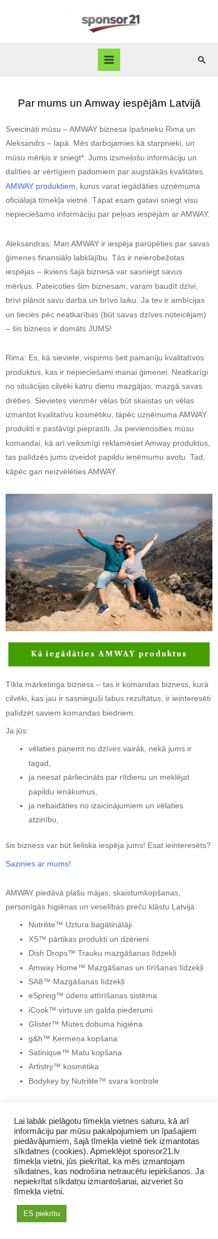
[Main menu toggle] (109, 60)
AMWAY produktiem (40, 186)
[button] (202, 60)
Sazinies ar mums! (38, 864)
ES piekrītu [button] (41, 1213)
